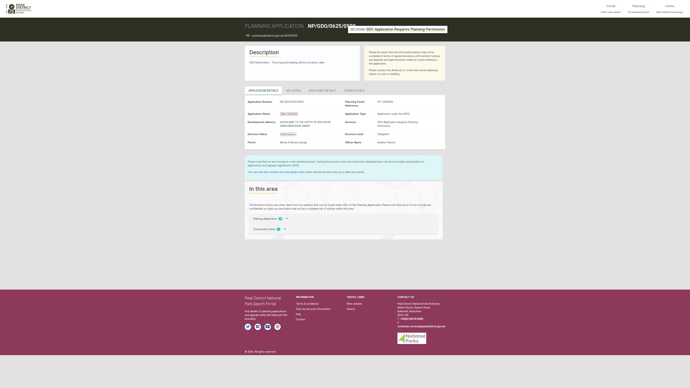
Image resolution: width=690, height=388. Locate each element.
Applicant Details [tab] (322, 90)
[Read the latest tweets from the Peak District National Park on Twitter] (248, 327)
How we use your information (313, 309)
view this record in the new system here (281, 172)
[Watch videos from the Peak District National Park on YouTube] (267, 327)
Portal (610, 8)
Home (669, 8)
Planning (638, 8)
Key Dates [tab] (293, 90)
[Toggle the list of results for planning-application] (287, 219)
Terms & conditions (307, 303)
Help (298, 314)
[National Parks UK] (411, 337)
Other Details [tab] (354, 90)
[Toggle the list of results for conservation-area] (285, 229)
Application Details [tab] (263, 90)
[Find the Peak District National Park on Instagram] (277, 327)
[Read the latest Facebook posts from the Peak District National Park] (258, 327)
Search (351, 309)
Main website (354, 303)
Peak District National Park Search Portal (263, 301)
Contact (300, 319)
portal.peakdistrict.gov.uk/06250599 (274, 35)
